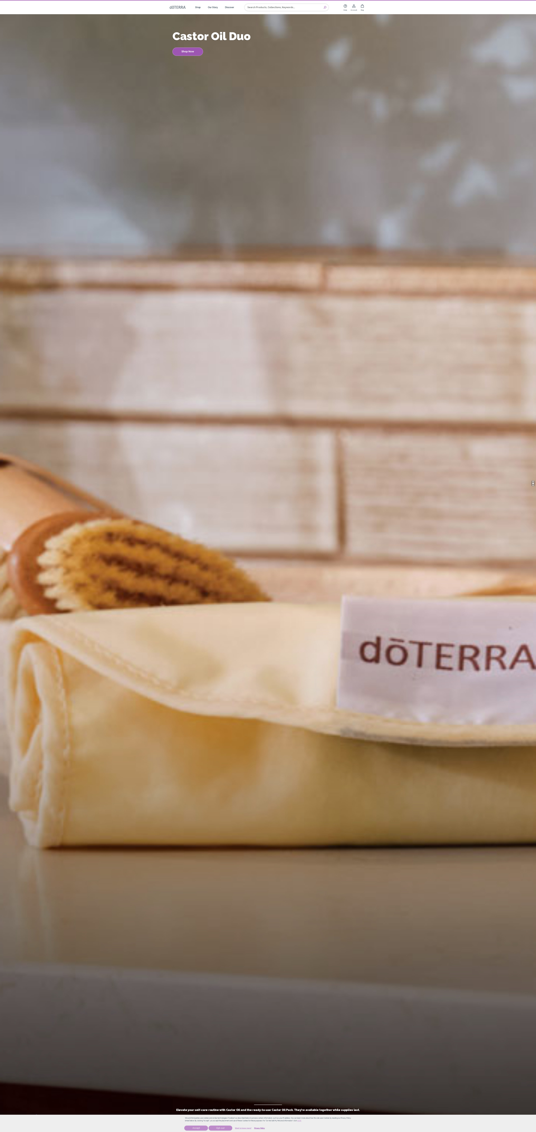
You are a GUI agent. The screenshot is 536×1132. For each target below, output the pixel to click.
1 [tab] (533, 481)
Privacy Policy (259, 1128)
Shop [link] (198, 7)
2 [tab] (533, 483)
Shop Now (187, 51)
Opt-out (220, 1128)
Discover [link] (229, 7)
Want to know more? (243, 1128)
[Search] (324, 7)
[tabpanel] (268, 566)
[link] (345, 7)
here (299, 1121)
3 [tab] (533, 485)
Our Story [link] (213, 7)
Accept (196, 1128)
